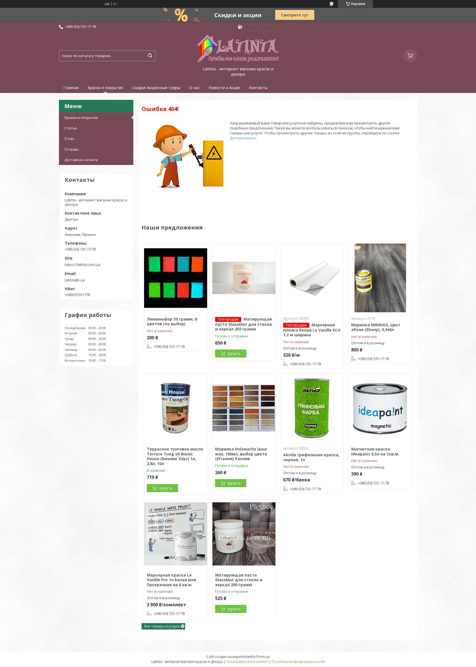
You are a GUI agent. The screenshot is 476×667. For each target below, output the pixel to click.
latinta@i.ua (75, 280)
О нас (194, 87)
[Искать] (149, 55)
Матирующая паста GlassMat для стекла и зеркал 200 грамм (239, 579)
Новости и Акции (224, 87)
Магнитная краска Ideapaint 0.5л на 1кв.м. (375, 451)
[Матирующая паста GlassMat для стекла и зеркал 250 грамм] (243, 278)
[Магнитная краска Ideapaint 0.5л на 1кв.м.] (380, 407)
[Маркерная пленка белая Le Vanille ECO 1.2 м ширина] (312, 278)
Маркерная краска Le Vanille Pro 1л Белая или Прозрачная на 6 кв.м (171, 579)
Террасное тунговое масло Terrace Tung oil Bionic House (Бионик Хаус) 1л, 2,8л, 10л (175, 456)
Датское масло (243, 137)
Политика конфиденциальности (298, 661)
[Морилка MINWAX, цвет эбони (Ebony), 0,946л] (380, 278)
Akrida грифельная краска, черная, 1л (311, 457)
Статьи (70, 128)
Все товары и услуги (162, 626)
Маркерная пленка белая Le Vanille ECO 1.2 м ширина (311, 330)
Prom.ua (263, 656)
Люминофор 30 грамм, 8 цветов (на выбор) (172, 321)
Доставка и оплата (81, 159)
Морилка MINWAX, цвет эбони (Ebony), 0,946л (375, 327)
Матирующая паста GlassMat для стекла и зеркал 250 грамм (243, 324)
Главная (71, 87)
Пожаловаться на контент (247, 661)
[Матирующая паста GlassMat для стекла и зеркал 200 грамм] (243, 534)
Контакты (258, 87)
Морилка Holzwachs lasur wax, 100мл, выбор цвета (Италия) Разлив (241, 453)
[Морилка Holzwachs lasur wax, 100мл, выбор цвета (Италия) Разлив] (243, 407)
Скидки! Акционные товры (156, 87)
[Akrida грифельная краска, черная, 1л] (312, 407)
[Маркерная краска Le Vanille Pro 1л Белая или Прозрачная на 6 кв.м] (175, 534)
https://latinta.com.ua (82, 264)
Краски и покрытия (105, 87)
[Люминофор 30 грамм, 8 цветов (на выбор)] (175, 278)
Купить (234, 353)
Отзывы (71, 149)
